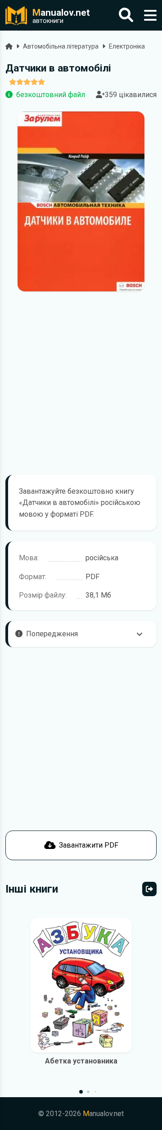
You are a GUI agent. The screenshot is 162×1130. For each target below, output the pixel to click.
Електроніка (127, 46)
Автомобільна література (61, 46)
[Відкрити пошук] (126, 15)
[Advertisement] (81, 383)
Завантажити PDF (88, 845)
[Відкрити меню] (150, 15)
